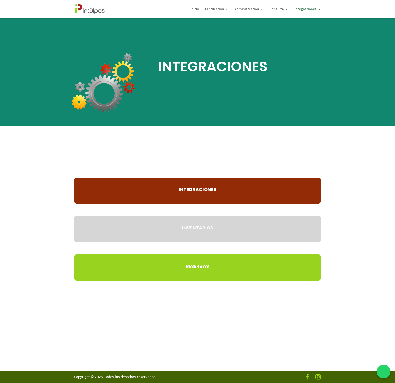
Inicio (195, 9)
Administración (247, 9)
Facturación (214, 9)
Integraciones (305, 9)
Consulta (277, 9)
